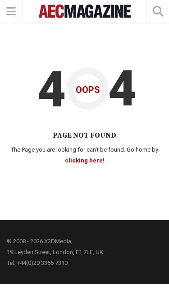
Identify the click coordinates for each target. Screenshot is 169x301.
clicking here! (85, 160)
